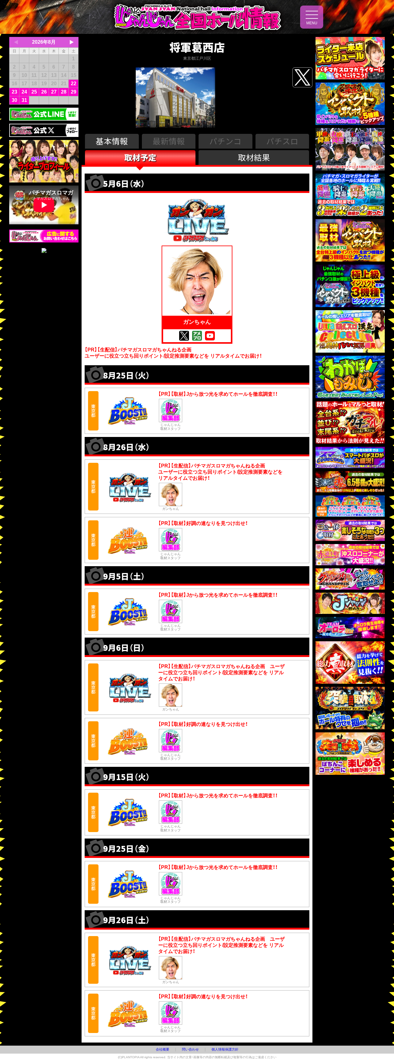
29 (73, 91)
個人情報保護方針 (225, 1049)
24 (24, 91)
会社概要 (162, 1049)
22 (73, 83)
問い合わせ (190, 1049)
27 (54, 91)
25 (34, 91)
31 (24, 100)
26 (44, 91)
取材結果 (254, 157)
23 (14, 91)
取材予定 (140, 157)
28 (63, 91)
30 (14, 100)
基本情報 (112, 140)
